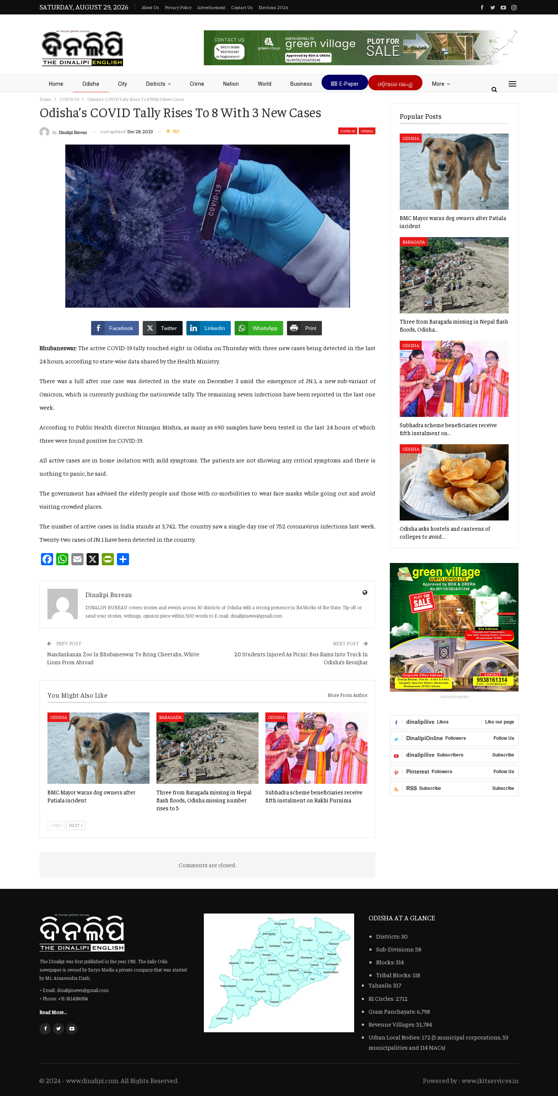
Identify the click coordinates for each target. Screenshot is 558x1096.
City (122, 84)
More (438, 84)
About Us (150, 7)
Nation (231, 84)
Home (56, 84)
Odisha (90, 84)
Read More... (53, 1011)
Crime (197, 84)
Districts (156, 84)
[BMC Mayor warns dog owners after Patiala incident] (98, 748)
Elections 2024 (273, 7)
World (264, 84)
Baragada (170, 717)
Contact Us (242, 7)
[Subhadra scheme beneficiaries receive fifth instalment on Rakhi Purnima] (316, 748)
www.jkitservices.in (490, 1080)
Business (301, 84)
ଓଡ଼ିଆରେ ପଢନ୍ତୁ (395, 84)
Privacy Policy (178, 7)
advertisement (211, 7)
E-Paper (349, 84)
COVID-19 (347, 131)
